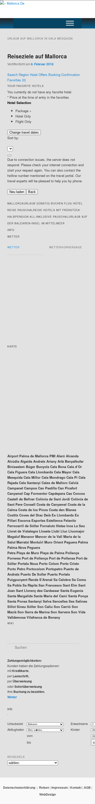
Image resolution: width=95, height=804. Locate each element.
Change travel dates (24, 132)
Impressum (59, 787)
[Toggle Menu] (70, 23)
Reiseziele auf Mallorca (37, 56)
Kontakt (76, 787)
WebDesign (47, 794)
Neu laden (16, 192)
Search (13, 74)
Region (24, 74)
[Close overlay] (9, 155)
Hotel (34, 74)
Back (32, 192)
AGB (87, 787)
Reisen (44, 787)
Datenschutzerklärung (19, 787)
